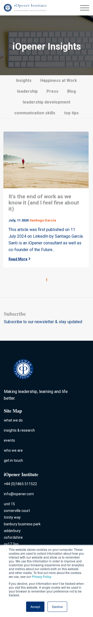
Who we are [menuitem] (13, 450)
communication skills (34, 112)
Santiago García (42, 220)
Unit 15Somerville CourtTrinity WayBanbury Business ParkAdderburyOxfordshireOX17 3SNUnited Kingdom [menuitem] (22, 527)
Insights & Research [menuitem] (19, 430)
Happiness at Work (58, 80)
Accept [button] (35, 606)
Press (52, 91)
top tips (71, 112)
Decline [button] (57, 606)
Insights (24, 80)
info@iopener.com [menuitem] (19, 494)
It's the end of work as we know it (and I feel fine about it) (44, 202)
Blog (71, 91)
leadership (27, 91)
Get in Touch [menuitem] (13, 460)
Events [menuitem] (9, 440)
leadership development (46, 102)
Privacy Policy (41, 576)
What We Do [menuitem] (13, 420)
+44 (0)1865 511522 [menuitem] (20, 484)
